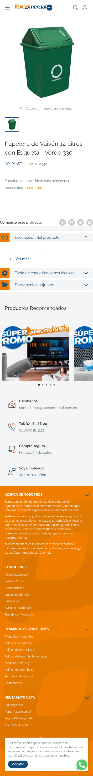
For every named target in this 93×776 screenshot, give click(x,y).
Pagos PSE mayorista (19, 718)
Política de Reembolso (19, 669)
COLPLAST (13, 164)
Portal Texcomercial (18, 711)
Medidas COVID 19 (17, 663)
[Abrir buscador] (75, 7)
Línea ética (12, 601)
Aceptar (18, 764)
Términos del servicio (19, 676)
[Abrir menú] (7, 7)
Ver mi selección (32, 475)
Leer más (34, 187)
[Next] (85, 355)
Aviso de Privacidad (18, 608)
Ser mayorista (14, 705)
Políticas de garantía (18, 643)
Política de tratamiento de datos (26, 656)
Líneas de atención (17, 594)
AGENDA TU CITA (16, 725)
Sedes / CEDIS (14, 581)
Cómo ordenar (14, 588)
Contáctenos (13, 683)
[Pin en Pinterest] (71, 222)
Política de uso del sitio (20, 650)
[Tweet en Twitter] (80, 222)
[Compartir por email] (89, 222)
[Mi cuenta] (85, 7)
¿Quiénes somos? (16, 574)
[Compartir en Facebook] (62, 222)
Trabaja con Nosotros (19, 614)
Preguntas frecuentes (19, 636)
